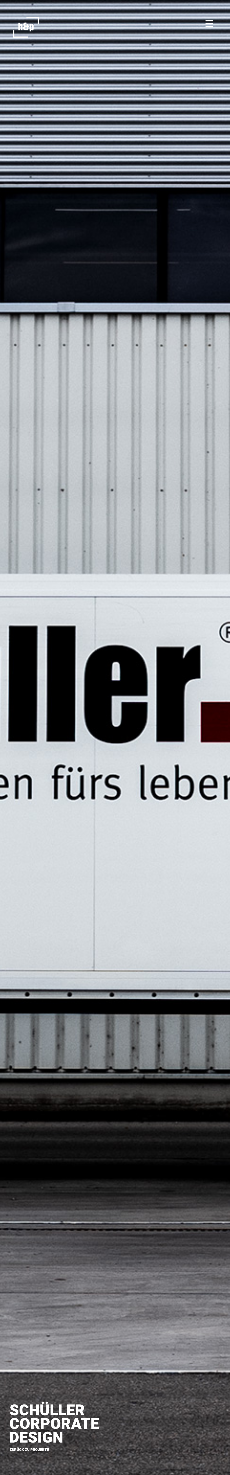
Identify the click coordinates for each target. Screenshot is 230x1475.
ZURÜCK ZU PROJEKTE (29, 1449)
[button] (209, 24)
